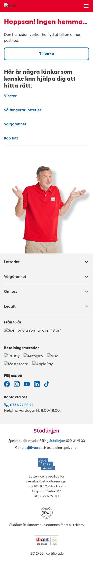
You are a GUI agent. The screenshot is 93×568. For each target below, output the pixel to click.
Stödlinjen (57, 441)
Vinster (10, 96)
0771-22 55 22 (21, 405)
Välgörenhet (15, 124)
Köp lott (11, 138)
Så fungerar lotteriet (22, 110)
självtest (33, 448)
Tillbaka (46, 53)
